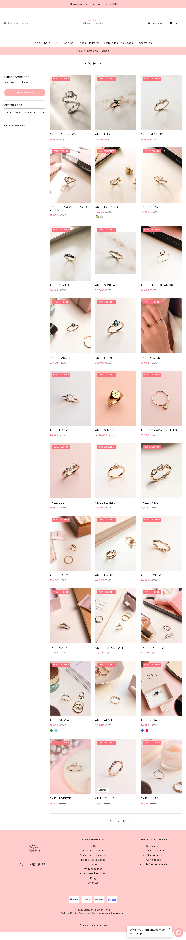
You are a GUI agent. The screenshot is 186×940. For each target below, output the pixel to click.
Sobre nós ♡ (153, 845)
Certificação (153, 859)
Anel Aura (149, 207)
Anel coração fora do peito (69, 208)
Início (79, 51)
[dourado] (97, 217)
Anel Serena (105, 502)
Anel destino (152, 134)
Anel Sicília (105, 285)
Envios (93, 864)
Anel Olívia (59, 720)
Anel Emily (59, 575)
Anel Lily (102, 134)
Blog (93, 878)
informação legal (93, 868)
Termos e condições (93, 850)
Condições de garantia (153, 864)
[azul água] (56, 730)
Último (127, 821)
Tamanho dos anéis (153, 850)
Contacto (93, 882)
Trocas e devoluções (93, 859)
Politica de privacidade (93, 855)
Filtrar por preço (16, 125)
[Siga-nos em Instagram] (33, 864)
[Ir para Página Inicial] (93, 23)
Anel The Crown (109, 647)
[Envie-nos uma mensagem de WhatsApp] (178, 932)
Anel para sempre (65, 134)
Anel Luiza (150, 798)
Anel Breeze (60, 798)
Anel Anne (149, 502)
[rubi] (147, 730)
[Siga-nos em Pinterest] (43, 864)
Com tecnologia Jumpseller (108, 913)
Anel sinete (105, 430)
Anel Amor (59, 430)
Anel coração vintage (160, 430)
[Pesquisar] (5, 23)
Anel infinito (106, 207)
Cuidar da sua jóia (153, 855)
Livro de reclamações (93, 873)
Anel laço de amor (157, 285)
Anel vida (149, 720)
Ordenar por (13, 105)
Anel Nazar (150, 358)
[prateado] (101, 217)
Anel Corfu (59, 285)
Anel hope (104, 358)
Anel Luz (57, 502)
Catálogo (92, 51)
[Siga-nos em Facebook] (38, 864)
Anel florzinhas (155, 647)
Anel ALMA (104, 720)
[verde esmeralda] (51, 730)
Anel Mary (58, 647)
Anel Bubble (60, 358)
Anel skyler (151, 575)
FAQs (93, 845)
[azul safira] (142, 730)
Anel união (104, 575)
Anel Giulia (104, 798)
